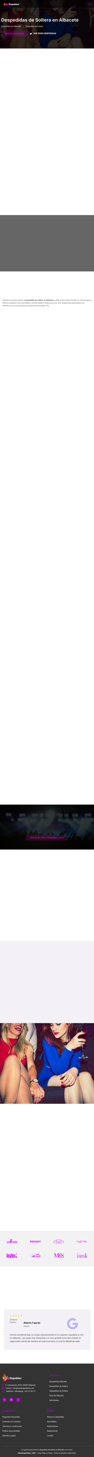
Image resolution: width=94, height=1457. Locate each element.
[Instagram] (11, 1400)
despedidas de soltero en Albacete (52, 1449)
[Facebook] (4, 1400)
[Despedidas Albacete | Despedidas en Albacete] (14, 4)
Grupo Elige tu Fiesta (44, 1453)
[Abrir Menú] (90, 4)
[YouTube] (18, 1400)
